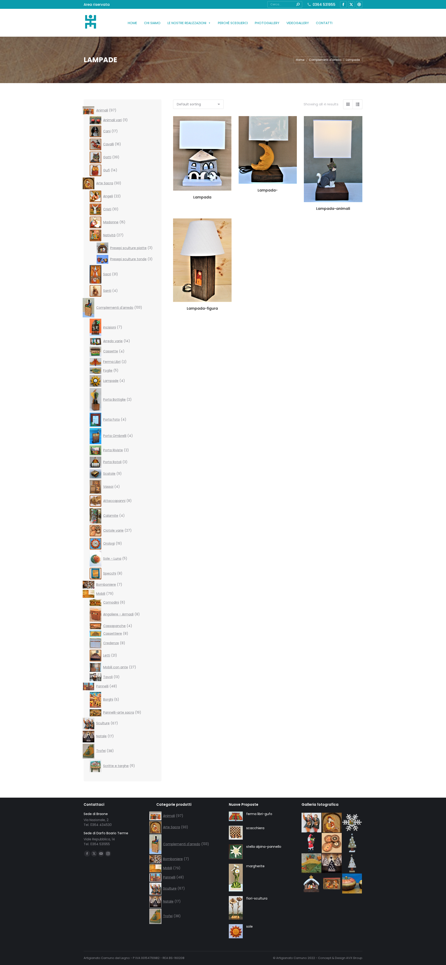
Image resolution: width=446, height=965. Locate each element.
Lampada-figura (202, 308)
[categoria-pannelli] (312, 863)
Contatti (324, 23)
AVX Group (354, 958)
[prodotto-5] (332, 884)
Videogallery (297, 23)
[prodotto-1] (352, 823)
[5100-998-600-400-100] (352, 884)
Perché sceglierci (233, 23)
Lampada (202, 197)
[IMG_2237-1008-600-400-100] (332, 843)
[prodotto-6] (312, 884)
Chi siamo (152, 23)
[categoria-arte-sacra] (332, 823)
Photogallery (267, 23)
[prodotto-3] (352, 863)
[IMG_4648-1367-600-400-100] (312, 823)
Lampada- (268, 190)
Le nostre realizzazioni (186, 23)
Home (132, 23)
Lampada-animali (333, 208)
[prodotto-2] (352, 843)
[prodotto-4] (312, 843)
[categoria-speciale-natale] (332, 863)
